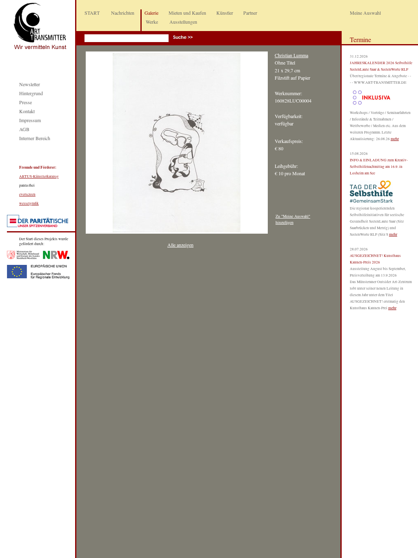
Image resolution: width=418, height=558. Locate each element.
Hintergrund (31, 93)
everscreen (27, 194)
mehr (395, 138)
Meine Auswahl (365, 12)
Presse (25, 102)
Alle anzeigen (180, 244)
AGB (24, 129)
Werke (152, 21)
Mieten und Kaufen (187, 12)
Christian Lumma (291, 55)
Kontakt (27, 111)
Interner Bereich (34, 138)
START (92, 12)
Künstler (224, 12)
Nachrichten (122, 12)
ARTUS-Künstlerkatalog (39, 176)
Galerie (151, 12)
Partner (250, 12)
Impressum (30, 120)
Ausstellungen (183, 21)
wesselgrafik (29, 203)
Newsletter (29, 84)
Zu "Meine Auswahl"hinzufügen (293, 219)
